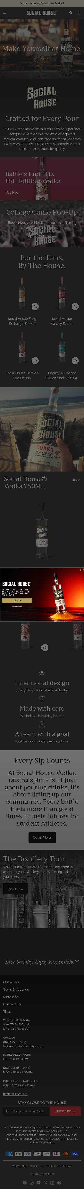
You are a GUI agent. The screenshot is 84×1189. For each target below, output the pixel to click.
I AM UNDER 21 (17, 606)
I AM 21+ (17, 600)
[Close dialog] (81, 569)
